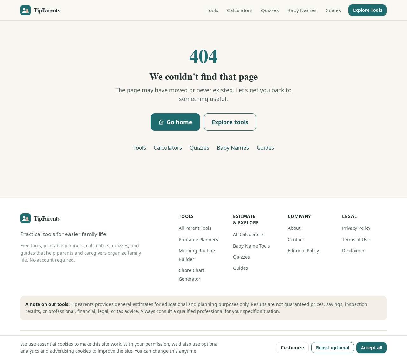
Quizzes (270, 10)
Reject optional (332, 347)
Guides (333, 10)
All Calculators (248, 234)
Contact (296, 239)
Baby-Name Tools (251, 246)
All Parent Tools (195, 228)
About (294, 228)
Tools (212, 10)
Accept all (371, 347)
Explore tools (230, 122)
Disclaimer (353, 251)
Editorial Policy (303, 251)
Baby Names (301, 10)
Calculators (239, 10)
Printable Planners (198, 239)
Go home (179, 122)
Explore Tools (367, 10)
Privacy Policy (356, 228)
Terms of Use (356, 239)
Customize (292, 347)
